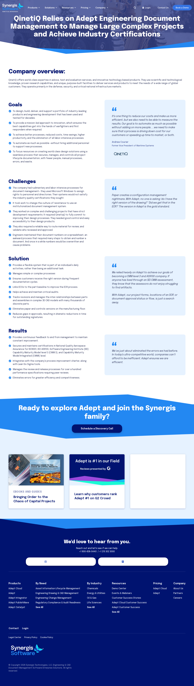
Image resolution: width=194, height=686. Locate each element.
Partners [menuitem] (178, 593)
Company (100, 7)
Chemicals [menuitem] (92, 588)
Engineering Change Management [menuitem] (54, 598)
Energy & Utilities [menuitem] (96, 593)
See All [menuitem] (39, 607)
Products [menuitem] (15, 583)
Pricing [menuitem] (157, 583)
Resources (68, 7)
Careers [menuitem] (177, 598)
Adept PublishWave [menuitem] (19, 602)
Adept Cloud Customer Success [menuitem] (129, 602)
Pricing (84, 7)
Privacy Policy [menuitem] (30, 637)
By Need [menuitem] (41, 583)
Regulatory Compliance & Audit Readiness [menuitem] (58, 602)
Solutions (50, 7)
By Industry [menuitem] (94, 583)
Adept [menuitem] (12, 593)
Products (32, 7)
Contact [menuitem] (14, 628)
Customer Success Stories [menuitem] (126, 598)
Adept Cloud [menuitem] (15, 588)
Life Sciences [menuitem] (94, 602)
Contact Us (163, 7)
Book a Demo (182, 7)
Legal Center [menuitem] (15, 637)
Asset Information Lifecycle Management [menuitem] (58, 588)
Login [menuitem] (25, 628)
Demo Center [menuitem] (119, 588)
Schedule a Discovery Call (97, 428)
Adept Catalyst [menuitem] (17, 607)
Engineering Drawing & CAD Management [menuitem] (57, 593)
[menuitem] (164, 628)
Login (148, 7)
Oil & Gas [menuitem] (91, 598)
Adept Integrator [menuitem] (18, 598)
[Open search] (134, 7)
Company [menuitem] (179, 583)
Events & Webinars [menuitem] (122, 593)
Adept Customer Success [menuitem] (126, 607)
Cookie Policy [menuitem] (46, 637)
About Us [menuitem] (178, 588)
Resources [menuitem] (119, 583)
